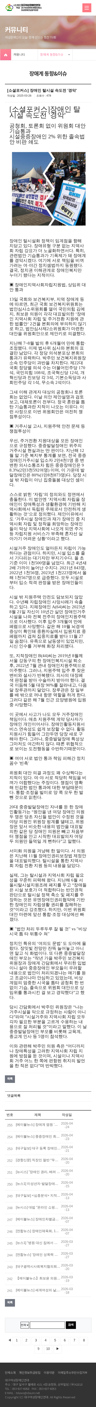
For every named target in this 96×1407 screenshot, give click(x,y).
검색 (71, 1324)
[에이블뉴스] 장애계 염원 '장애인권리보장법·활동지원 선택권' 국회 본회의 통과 (38, 1124)
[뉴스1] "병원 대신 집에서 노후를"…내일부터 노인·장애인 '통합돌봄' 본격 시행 (38, 1243)
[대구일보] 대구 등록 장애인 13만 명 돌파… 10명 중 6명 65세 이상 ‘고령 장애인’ (38, 1148)
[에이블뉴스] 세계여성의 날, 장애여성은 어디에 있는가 (38, 1290)
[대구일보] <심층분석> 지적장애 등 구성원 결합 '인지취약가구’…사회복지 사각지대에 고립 (38, 1195)
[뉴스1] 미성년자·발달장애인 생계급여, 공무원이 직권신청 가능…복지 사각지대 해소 (38, 1184)
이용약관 (49, 1372)
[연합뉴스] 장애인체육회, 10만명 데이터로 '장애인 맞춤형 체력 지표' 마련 (38, 1231)
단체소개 (10, 1372)
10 (48, 1349)
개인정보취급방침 (29, 1372)
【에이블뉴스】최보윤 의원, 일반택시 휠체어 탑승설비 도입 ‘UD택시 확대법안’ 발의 (38, 1278)
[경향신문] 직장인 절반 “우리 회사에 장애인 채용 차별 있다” (38, 1160)
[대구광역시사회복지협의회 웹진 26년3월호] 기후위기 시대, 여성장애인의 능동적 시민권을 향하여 (38, 1266)
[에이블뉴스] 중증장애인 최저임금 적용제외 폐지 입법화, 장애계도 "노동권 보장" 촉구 (38, 1136)
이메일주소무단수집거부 (72, 1372)
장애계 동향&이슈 (51, 54)
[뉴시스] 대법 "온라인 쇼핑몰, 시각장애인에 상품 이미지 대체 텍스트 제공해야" (38, 1207)
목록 (10, 1078)
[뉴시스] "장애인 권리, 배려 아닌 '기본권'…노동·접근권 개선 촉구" (38, 1172)
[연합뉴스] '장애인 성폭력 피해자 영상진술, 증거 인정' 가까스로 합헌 (38, 1254)
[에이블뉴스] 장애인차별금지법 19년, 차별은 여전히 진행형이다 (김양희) (38, 1219)
